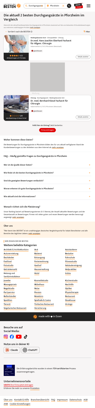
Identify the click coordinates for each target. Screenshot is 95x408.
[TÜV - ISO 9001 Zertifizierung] (9, 370)
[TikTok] (26, 337)
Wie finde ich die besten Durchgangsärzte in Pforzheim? (47, 173)
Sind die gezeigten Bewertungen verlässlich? (47, 180)
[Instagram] (6, 337)
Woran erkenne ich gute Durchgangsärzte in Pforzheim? (47, 188)
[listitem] (16, 249)
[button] (83, 57)
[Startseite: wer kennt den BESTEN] (12, 6)
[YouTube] (19, 337)
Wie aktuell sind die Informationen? (47, 196)
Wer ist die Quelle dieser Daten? (47, 165)
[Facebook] (12, 337)
